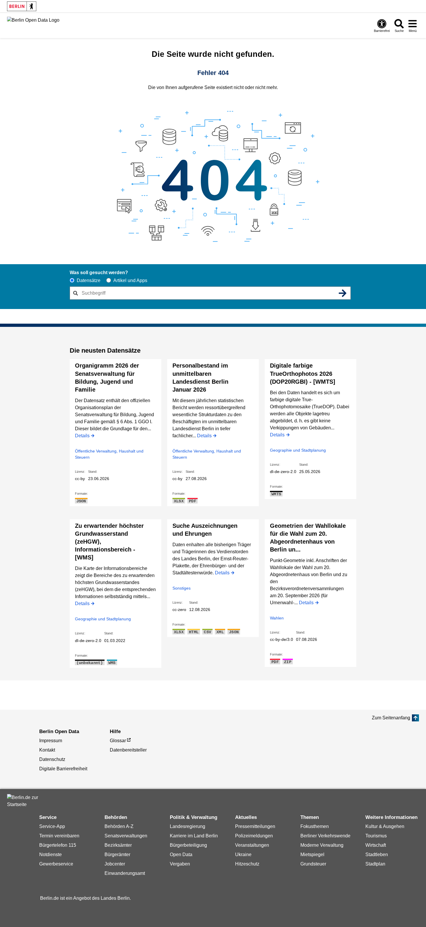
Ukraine (243, 854)
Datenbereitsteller (128, 749)
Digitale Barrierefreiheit (63, 768)
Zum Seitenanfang (391, 717)
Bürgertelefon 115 (57, 845)
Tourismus (376, 835)
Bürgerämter (117, 854)
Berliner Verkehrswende (325, 835)
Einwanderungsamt (125, 873)
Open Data (181, 854)
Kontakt (47, 749)
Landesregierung (187, 826)
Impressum (50, 740)
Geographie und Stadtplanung (298, 450)
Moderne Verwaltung (321, 845)
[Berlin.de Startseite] (24, 801)
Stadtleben (376, 854)
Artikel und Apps (130, 280)
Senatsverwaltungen (126, 835)
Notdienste (50, 854)
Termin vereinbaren (59, 835)
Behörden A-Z (119, 826)
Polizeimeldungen (254, 835)
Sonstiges (181, 588)
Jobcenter (115, 863)
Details (82, 436)
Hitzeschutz (247, 863)
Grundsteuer (313, 863)
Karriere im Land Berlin (194, 835)
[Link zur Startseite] (33, 25)
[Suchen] (343, 293)
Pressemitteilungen (255, 826)
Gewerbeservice (56, 863)
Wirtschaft (375, 845)
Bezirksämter (118, 845)
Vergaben (180, 863)
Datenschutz (52, 759)
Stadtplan (375, 863)
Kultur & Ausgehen (384, 826)
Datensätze (88, 280)
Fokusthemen (314, 826)
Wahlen (277, 618)
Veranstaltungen (252, 845)
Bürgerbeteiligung (188, 845)
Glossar (118, 740)
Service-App (52, 826)
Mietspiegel (312, 854)
